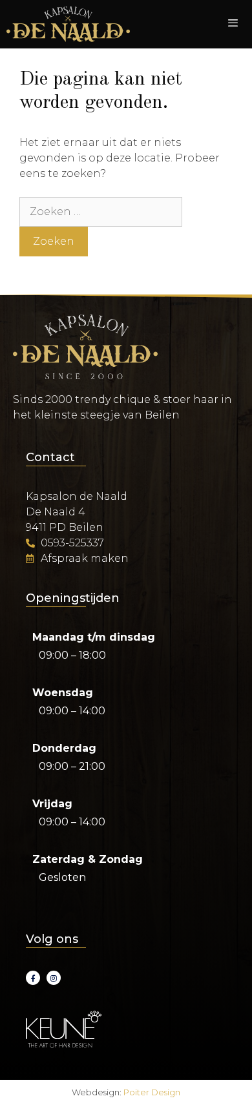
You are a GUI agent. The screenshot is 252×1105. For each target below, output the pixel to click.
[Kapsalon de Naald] (68, 24)
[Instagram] (54, 978)
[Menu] (233, 24)
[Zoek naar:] (100, 211)
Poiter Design (151, 1092)
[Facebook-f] (33, 978)
